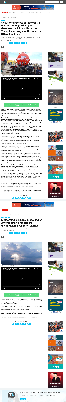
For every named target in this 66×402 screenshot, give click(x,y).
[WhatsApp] (15, 43)
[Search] (58, 2)
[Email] (19, 43)
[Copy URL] (26, 43)
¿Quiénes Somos (53, 395)
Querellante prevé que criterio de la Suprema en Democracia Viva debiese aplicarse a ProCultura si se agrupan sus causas (31, 12)
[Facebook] (25, 2)
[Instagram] (27, 2)
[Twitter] (29, 2)
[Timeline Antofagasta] (2, 47)
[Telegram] (24, 43)
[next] (63, 12)
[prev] (61, 12)
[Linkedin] (17, 43)
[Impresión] (22, 43)
